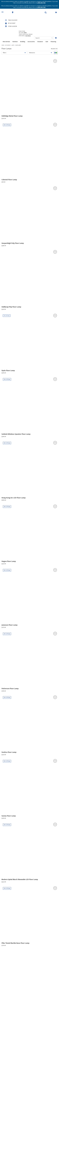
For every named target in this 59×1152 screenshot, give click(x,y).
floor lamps (18, 45)
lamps (12, 45)
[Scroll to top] (56, 1138)
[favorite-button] (55, 61)
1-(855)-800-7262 (41, 2)
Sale (46, 41)
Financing (53, 41)
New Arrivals (6, 41)
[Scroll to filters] (56, 1142)
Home (3, 45)
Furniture (15, 41)
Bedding (22, 41)
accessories (7, 45)
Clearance (40, 41)
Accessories (31, 41)
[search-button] (52, 38)
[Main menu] (3, 12)
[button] (55, 52)
